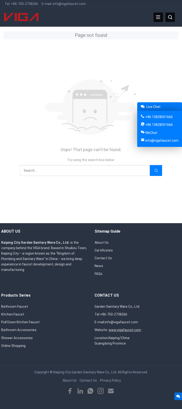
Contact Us (103, 258)
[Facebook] (70, 391)
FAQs (98, 274)
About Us (102, 242)
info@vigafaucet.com (69, 4)
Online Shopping (13, 346)
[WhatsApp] (90, 391)
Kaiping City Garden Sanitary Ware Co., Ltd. (85, 372)
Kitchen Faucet (12, 314)
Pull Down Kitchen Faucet (20, 322)
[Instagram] (100, 391)
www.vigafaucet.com (125, 330)
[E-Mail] (110, 391)
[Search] (170, 17)
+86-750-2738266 (24, 4)
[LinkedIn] (80, 391)
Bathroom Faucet (14, 306)
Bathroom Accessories (18, 330)
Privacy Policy (110, 380)
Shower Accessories (17, 338)
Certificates (104, 250)
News (99, 266)
